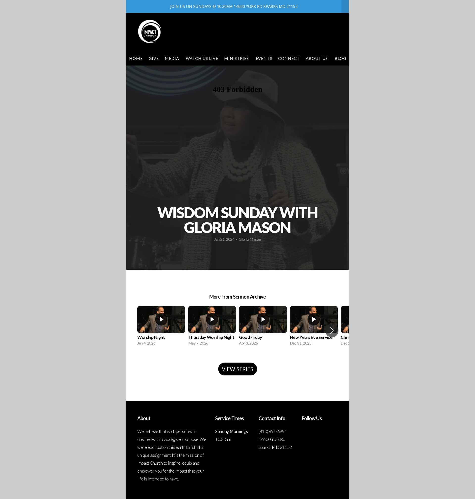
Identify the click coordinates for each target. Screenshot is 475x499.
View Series (237, 369)
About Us (317, 58)
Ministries (237, 58)
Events (264, 58)
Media (172, 58)
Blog (340, 58)
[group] (161, 327)
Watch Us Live (202, 58)
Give (154, 58)
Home (136, 58)
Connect (289, 58)
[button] (332, 330)
